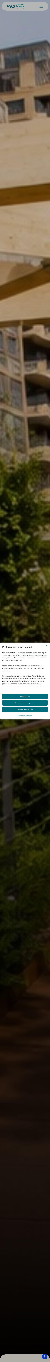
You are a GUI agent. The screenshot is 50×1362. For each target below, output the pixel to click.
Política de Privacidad (25, 716)
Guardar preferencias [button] (25, 709)
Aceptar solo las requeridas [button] (25, 703)
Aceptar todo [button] (25, 696)
